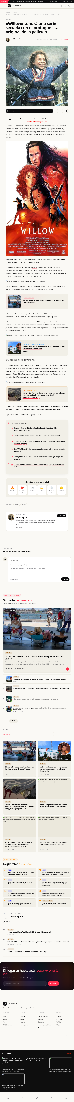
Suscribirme (53, 983)
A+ (61, 111)
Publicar (65, 579)
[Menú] (5, 6)
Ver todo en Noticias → (61, 734)
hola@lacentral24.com (45, 1025)
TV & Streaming (7, 1025)
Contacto (41, 1022)
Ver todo (69, 1053)
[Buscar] (57, 6)
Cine (4, 1016)
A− (56, 111)
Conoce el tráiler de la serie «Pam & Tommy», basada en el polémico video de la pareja (39, 442)
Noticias (14, 12)
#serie (16, 504)
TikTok (58, 1025)
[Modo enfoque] (61, 6)
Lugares (22, 1022)
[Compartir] (66, 111)
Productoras (24, 1025)
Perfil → (7, 921)
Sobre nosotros (43, 1016)
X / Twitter (59, 1019)
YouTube (58, 1022)
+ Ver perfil (61, 515)
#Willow (24, 504)
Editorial (40, 1019)
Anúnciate (41, 1028)
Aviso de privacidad (57, 1036)
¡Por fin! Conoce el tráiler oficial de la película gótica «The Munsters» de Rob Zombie (35, 429)
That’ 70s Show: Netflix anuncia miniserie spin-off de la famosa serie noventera (39, 450)
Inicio (8, 12)
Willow (34, 267)
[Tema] (69, 6)
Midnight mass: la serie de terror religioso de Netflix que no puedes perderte (38, 457)
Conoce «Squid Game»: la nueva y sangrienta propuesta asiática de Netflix (39, 465)
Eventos (22, 1016)
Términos (68, 1036)
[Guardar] (65, 6)
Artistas (22, 1019)
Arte (4, 1022)
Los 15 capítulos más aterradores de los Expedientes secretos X (37, 435)
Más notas (19, 527)
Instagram (59, 1016)
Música (5, 1019)
